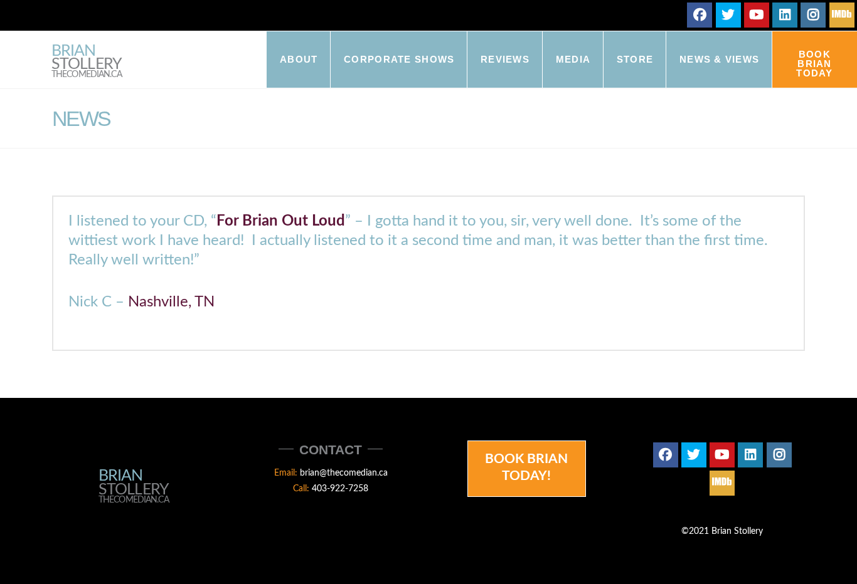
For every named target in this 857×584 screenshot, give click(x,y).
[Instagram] (813, 15)
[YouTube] (756, 15)
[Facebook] (699, 15)
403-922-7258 (340, 488)
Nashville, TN (171, 302)
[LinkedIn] (784, 15)
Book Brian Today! (526, 467)
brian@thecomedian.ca (344, 473)
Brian (86, 61)
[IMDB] (841, 15)
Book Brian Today (814, 63)
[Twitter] (728, 15)
